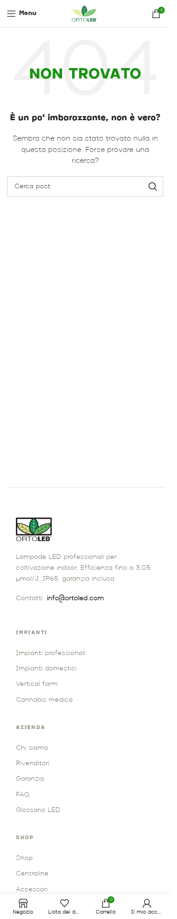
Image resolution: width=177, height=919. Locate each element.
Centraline (32, 873)
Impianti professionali (50, 653)
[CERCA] (153, 186)
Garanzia (30, 779)
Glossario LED (38, 810)
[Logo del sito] (85, 13)
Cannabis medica (44, 700)
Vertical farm (37, 684)
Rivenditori (32, 763)
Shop (24, 858)
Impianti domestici (46, 668)
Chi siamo (32, 748)
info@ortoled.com (75, 598)
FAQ (22, 795)
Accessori (32, 889)
